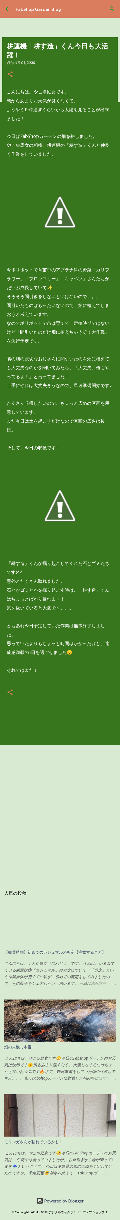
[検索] (112, 9)
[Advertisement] (60, 813)
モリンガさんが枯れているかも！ (33, 1142)
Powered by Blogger (63, 1200)
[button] (10, 74)
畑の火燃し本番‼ (18, 1047)
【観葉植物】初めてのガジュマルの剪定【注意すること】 (55, 952)
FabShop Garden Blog (38, 9)
